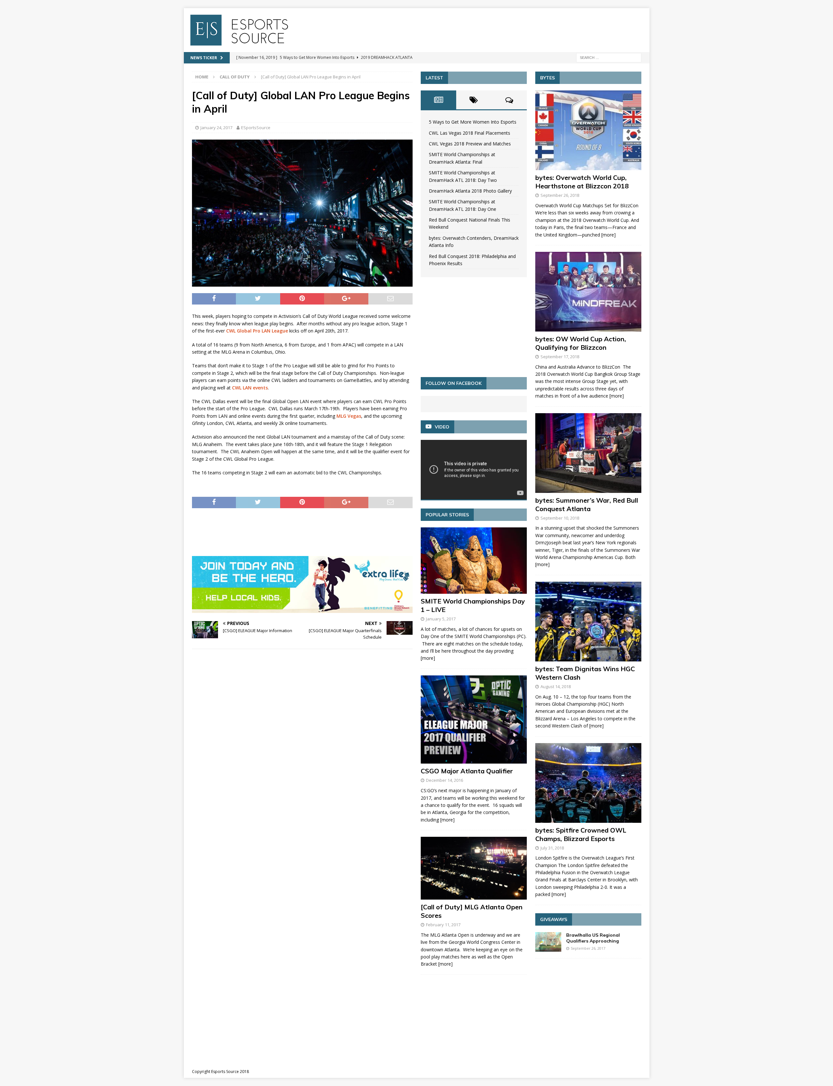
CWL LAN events (250, 388)
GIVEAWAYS (553, 919)
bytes (547, 78)
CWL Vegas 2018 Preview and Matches (470, 144)
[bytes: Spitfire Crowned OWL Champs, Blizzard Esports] (588, 783)
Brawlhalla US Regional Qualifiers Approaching (593, 938)
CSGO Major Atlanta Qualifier (467, 771)
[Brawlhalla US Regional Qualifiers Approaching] (548, 942)
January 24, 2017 (216, 127)
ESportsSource (255, 127)
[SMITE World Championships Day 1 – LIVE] (474, 560)
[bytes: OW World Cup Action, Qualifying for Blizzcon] (588, 292)
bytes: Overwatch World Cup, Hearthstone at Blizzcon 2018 (582, 181)
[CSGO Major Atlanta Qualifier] (474, 719)
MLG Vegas (348, 416)
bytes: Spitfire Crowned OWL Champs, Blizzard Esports (580, 834)
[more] (428, 658)
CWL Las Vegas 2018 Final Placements (469, 133)
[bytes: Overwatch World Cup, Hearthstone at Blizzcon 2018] (588, 130)
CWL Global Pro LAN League (257, 331)
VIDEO (442, 427)
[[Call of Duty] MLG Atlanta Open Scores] (474, 868)
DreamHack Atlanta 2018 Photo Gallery (470, 191)
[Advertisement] (310, 531)
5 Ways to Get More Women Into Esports (472, 122)
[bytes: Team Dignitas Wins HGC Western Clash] (588, 621)
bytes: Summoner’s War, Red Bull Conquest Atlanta (586, 504)
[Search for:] (608, 57)
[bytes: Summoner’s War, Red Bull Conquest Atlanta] (588, 453)
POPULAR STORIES (447, 515)
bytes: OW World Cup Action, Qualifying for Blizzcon (580, 343)
